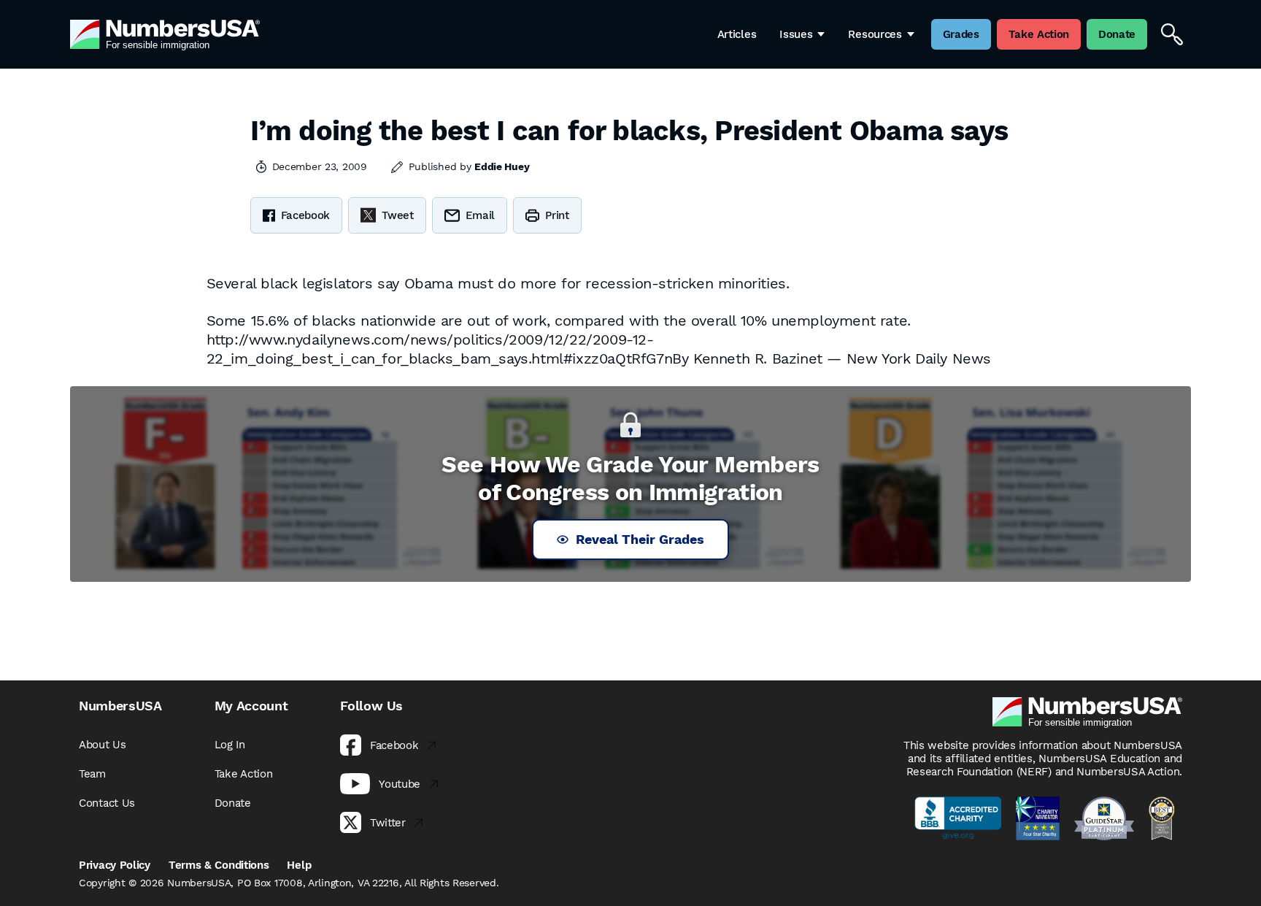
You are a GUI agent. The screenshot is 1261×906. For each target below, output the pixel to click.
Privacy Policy (114, 865)
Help (299, 865)
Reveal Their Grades (640, 539)
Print (557, 215)
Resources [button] (874, 34)
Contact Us (107, 803)
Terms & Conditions (219, 865)
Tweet (398, 215)
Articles (737, 34)
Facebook (306, 215)
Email (480, 215)
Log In (230, 744)
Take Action (244, 773)
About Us (102, 744)
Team (92, 773)
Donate (233, 803)
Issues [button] (795, 34)
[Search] (1172, 34)
